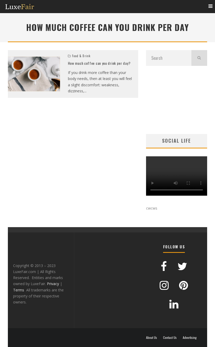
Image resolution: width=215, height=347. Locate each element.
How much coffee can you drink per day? (99, 63)
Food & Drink (81, 56)
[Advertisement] (176, 100)
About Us (151, 337)
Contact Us (170, 337)
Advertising (190, 337)
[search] (199, 58)
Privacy (53, 283)
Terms (18, 289)
